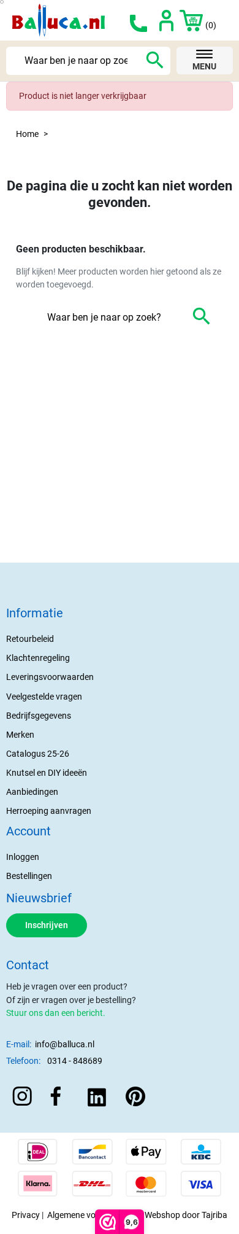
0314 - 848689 (74, 1061)
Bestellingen (29, 876)
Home (27, 134)
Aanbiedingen (32, 792)
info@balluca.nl (64, 1044)
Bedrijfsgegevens (38, 715)
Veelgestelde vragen (44, 696)
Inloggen (22, 857)
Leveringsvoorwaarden (50, 677)
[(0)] (185, 20)
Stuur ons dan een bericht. (55, 1013)
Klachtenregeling (38, 658)
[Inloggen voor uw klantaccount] (166, 20)
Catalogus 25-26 (37, 754)
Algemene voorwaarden (92, 1215)
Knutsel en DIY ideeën (46, 773)
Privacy (26, 1215)
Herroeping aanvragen (48, 811)
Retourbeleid (30, 639)
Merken (20, 735)
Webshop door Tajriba (186, 1215)
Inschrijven (46, 925)
